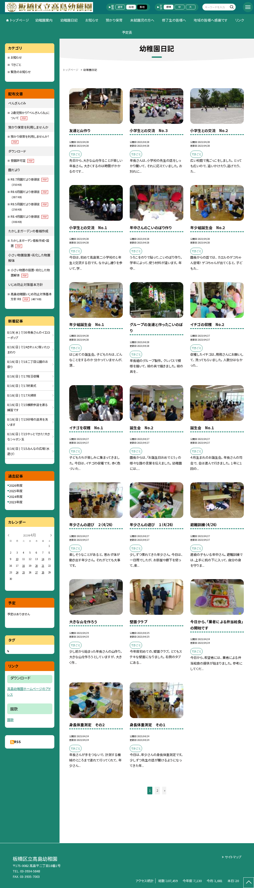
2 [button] (157, 790)
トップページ (19, 20)
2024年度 (16, 496)
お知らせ (91, 20)
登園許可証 (22, 160)
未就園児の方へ (142, 20)
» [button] (164, 790)
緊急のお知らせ (21, 72)
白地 (131, 7)
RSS (17, 741)
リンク (239, 20)
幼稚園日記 (69, 20)
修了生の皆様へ (174, 20)
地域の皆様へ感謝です (211, 20)
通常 (120, 7)
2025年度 (16, 490)
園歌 (10, 719)
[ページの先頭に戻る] (249, 883)
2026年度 (16, 485)
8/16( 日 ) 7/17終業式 (21, 385)
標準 (168, 7)
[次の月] (51, 535)
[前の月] (8, 535)
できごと (16, 64)
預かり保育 (114, 20)
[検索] (231, 7)
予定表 (127, 32)
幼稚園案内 (44, 20)
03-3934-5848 (30, 871)
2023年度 (16, 502)
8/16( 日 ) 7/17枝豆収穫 (23, 376)
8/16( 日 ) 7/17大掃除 (21, 395)
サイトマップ (233, 857)
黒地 (142, 7)
